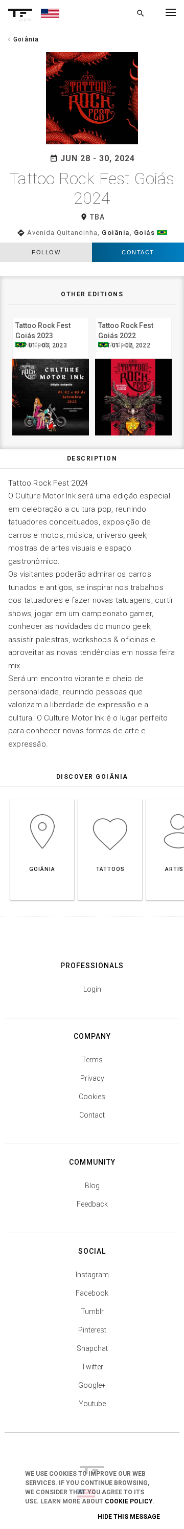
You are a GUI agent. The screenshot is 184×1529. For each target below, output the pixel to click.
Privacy (92, 1078)
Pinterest (92, 1330)
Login (92, 989)
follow (46, 252)
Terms (92, 1060)
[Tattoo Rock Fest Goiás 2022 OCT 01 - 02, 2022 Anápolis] (133, 316)
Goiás (144, 232)
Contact (138, 252)
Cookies (92, 1097)
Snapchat (92, 1348)
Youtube (92, 1404)
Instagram (92, 1275)
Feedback (92, 1204)
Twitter (92, 1367)
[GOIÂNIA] (42, 799)
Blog (92, 1186)
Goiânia (116, 232)
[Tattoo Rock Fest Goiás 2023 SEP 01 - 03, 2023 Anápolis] (50, 316)
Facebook (92, 1293)
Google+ (92, 1385)
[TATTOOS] (110, 799)
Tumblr (92, 1311)
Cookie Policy (128, 1501)
